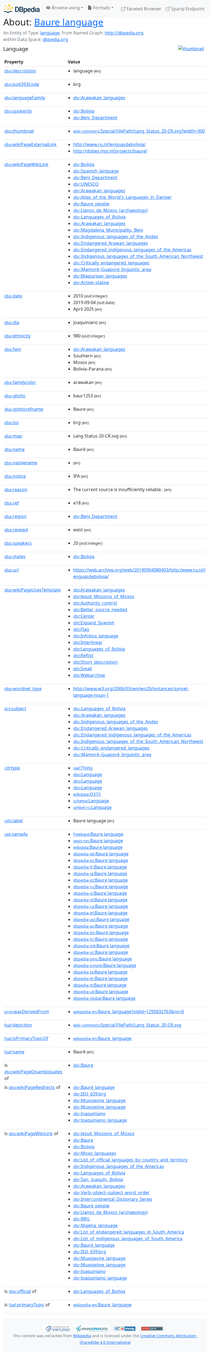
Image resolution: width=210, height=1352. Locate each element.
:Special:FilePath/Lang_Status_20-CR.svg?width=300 (139, 131)
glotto (14, 396)
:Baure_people (91, 204)
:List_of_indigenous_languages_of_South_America (127, 1239)
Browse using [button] (65, 8)
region (15, 516)
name (14, 449)
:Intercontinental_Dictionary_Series (112, 1199)
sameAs (16, 834)
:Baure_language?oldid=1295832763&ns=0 (128, 1012)
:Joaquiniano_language (100, 1120)
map (13, 436)
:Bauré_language (94, 1087)
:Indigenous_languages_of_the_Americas (118, 1166)
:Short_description (95, 662)
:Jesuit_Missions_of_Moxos (103, 596)
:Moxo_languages (94, 1153)
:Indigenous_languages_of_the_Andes (115, 237)
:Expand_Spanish (93, 623)
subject (15, 709)
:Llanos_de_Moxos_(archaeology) (110, 210)
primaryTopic (26, 1305)
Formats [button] (101, 8)
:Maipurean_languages (100, 276)
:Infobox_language (95, 636)
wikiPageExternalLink (30, 144)
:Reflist (83, 655)
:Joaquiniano (89, 1114)
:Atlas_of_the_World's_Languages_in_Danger (122, 197)
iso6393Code (21, 84)
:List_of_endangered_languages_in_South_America (128, 1232)
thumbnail (19, 131)
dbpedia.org (55, 39)
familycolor (20, 382)
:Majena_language (95, 1225)
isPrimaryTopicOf (26, 1038)
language (50, 33)
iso (11, 422)
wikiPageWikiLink (26, 164)
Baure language (68, 22)
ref (11, 503)
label (13, 821)
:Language (87, 774)
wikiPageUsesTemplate (32, 590)
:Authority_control (95, 603)
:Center (84, 616)
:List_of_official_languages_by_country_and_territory (130, 1160)
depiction (18, 1025)
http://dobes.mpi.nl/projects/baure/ (110, 151)
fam (12, 349)
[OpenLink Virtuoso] (57, 1328)
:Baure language (98, 834)
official (20, 1291)
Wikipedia (82, 1335)
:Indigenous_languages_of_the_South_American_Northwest (138, 256)
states (14, 556)
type (12, 768)
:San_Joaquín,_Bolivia (98, 1179)
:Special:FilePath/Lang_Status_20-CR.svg (127, 1025)
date (13, 296)
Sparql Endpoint (187, 9)
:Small (82, 669)
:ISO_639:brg (89, 1094)
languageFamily (24, 98)
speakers (18, 543)
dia (11, 322)
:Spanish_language (96, 171)
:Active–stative (91, 282)
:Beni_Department (95, 118)
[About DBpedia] (21, 8)
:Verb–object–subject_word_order (111, 1193)
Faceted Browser (143, 9)
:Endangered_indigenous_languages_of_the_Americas (132, 250)
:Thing (82, 768)
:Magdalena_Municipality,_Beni (108, 230)
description (20, 71)
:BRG (81, 1219)
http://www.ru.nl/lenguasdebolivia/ (109, 144)
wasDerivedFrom (26, 1012)
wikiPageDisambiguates (33, 1072)
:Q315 (87, 794)
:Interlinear (88, 642)
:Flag (81, 629)
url (11, 570)
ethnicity (17, 336)
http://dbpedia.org (124, 33)
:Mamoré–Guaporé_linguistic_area (112, 269)
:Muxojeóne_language (99, 1107)
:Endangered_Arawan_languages (110, 243)
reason (15, 489)
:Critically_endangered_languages (111, 263)
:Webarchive (89, 675)
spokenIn (18, 111)
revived (16, 530)
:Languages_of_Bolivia (99, 217)
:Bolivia (83, 111)
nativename (20, 463)
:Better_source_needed (100, 610)
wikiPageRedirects (32, 1087)
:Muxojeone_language (99, 1100)
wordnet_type (23, 689)
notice (15, 476)
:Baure (83, 1065)
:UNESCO (86, 184)
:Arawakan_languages (99, 98)
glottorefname (23, 409)
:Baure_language (102, 1038)
